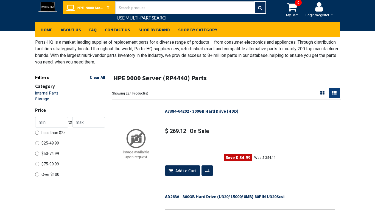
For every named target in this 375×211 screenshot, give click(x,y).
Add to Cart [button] (186, 170)
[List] (334, 93)
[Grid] (322, 93)
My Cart (292, 9)
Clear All (97, 77)
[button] (207, 170)
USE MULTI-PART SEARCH (143, 17)
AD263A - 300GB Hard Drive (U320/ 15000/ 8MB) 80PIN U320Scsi (224, 196)
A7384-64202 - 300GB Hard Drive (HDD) (202, 111)
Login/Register (318, 15)
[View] (138, 141)
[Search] (260, 7)
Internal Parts (46, 93)
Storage (42, 99)
